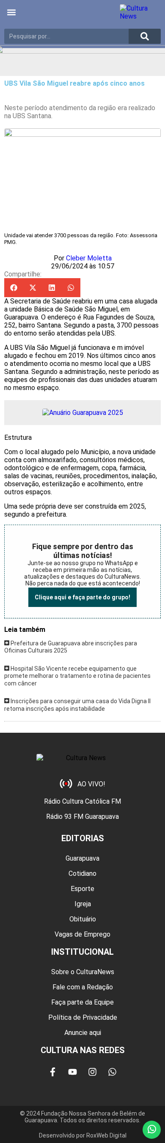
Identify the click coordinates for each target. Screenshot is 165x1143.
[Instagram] (93, 1072)
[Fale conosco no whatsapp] (152, 1130)
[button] (11, 12)
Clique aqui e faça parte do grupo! (82, 597)
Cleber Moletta (89, 258)
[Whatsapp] (112, 1072)
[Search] (145, 36)
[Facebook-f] (53, 1072)
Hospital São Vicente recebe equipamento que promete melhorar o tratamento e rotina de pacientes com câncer (77, 676)
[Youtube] (73, 1072)
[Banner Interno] (82, 413)
